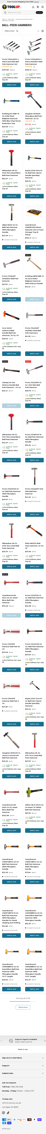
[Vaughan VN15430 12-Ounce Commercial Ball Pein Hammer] (11, 740)
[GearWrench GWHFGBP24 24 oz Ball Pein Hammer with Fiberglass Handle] (34, 846)
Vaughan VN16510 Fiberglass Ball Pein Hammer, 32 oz (33, 116)
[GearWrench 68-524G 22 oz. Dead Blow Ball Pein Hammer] (11, 582)
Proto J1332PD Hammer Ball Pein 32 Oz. (11, 646)
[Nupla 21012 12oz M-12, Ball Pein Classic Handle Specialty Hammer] (34, 685)
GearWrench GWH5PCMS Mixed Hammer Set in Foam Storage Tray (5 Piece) (34, 230)
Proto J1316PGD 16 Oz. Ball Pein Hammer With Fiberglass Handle (34, 438)
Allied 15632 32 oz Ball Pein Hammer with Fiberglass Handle (10, 228)
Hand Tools (10, 19)
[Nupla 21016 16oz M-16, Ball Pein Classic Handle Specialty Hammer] (34, 157)
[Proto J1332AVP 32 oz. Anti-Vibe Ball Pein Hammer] (34, 369)
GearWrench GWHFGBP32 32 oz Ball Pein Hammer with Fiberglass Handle (10, 864)
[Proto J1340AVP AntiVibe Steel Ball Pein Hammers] (34, 315)
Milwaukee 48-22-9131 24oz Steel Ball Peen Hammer (33, 755)
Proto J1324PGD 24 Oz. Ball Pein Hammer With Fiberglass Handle (34, 647)
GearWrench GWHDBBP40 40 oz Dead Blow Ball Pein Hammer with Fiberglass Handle (33, 915)
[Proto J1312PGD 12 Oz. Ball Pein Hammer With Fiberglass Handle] (34, 582)
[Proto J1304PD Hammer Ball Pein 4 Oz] (11, 685)
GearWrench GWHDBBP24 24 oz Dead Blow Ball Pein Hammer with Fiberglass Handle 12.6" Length (33, 970)
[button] (38, 7)
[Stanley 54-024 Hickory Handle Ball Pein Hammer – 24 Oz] (11, 369)
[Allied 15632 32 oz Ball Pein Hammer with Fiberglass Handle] (11, 212)
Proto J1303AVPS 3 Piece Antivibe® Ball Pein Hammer (33, 61)
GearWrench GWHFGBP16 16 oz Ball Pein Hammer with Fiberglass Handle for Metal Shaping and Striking (11, 917)
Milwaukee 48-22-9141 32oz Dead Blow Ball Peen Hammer (11, 437)
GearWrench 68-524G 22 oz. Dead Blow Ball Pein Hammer (9, 599)
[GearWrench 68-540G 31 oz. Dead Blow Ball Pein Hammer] (11, 792)
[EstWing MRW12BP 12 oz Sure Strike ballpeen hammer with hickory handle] (34, 263)
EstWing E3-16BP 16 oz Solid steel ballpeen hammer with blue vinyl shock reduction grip (11, 118)
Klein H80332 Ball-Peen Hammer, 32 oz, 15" (34, 545)
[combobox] (18, 12)
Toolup (8, 1128)
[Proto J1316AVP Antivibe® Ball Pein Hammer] (11, 263)
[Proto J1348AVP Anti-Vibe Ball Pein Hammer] (34, 476)
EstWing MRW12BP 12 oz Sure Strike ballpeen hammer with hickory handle (34, 279)
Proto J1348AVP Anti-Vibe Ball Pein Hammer (34, 491)
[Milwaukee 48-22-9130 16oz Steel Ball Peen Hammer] (11, 530)
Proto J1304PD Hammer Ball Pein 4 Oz (10, 700)
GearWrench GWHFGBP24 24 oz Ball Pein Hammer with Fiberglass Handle (33, 864)
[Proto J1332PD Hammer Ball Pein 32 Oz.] (11, 631)
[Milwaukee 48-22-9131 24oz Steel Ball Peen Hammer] (34, 740)
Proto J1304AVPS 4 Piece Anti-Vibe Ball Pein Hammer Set (10, 61)
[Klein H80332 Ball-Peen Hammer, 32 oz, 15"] (34, 530)
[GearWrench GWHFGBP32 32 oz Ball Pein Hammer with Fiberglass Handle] (11, 846)
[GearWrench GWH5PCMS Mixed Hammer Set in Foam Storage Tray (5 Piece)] (34, 212)
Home (4, 19)
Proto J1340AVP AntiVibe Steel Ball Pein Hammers (33, 330)
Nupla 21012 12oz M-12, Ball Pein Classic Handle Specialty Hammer (33, 702)
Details (36, 2)
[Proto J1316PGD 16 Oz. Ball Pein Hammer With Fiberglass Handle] (34, 421)
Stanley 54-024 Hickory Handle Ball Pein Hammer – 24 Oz (11, 384)
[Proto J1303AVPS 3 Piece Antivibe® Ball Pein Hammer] (34, 46)
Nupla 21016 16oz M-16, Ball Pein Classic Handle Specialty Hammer (34, 174)
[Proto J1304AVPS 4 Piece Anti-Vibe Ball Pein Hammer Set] (11, 46)
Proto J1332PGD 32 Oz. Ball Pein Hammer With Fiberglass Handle (11, 492)
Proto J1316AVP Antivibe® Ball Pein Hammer (10, 278)
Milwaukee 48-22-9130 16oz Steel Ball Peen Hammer (10, 545)
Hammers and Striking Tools (24, 19)
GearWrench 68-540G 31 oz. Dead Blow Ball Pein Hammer (9, 808)
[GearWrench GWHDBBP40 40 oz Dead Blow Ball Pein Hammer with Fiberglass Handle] (34, 897)
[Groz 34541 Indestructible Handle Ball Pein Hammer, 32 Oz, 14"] (11, 315)
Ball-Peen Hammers (8, 20)
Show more (23, 1007)
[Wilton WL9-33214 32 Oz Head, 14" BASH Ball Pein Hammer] (34, 792)
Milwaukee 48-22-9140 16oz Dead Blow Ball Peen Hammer (11, 172)
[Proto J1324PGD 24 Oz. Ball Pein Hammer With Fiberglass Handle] (34, 631)
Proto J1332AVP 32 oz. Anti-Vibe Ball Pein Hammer (33, 384)
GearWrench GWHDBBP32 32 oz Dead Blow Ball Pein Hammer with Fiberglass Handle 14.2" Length (10, 970)
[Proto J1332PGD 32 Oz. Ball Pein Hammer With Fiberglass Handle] (11, 476)
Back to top (23, 1049)
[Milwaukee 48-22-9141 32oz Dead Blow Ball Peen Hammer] (11, 421)
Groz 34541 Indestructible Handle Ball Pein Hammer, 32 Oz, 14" (10, 331)
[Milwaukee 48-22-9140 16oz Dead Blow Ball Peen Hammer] (11, 157)
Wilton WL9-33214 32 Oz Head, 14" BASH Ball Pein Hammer (34, 807)
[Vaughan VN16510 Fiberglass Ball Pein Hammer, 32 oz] (34, 100)
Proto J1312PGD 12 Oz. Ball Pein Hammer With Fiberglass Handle (34, 599)
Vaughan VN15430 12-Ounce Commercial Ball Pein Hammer (11, 755)
